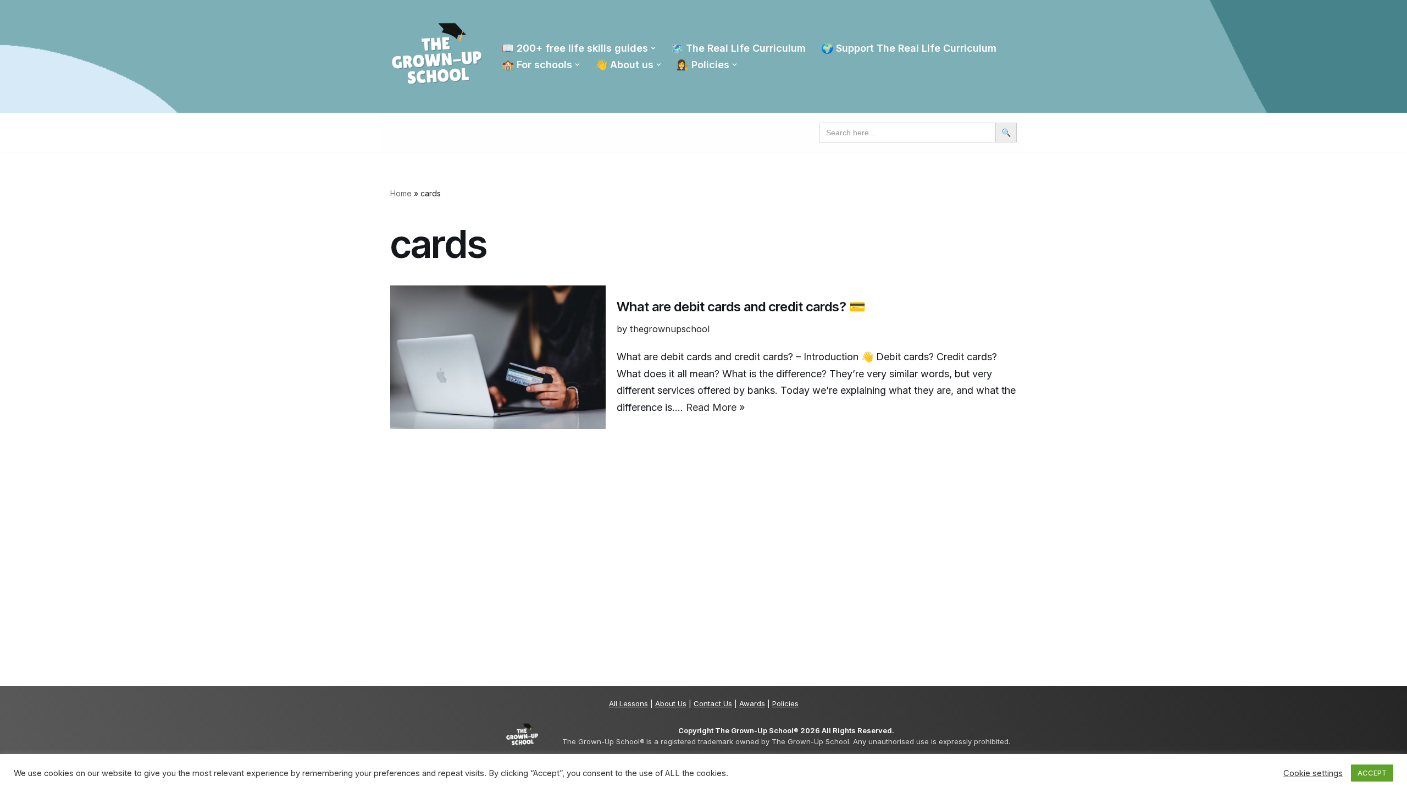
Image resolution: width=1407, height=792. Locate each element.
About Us (670, 703)
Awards (752, 703)
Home (401, 193)
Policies (785, 703)
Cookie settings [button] (1313, 773)
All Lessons (628, 703)
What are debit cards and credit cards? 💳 (741, 307)
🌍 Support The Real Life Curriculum (908, 48)
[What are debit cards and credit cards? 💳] (498, 357)
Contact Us (713, 703)
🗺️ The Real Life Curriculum (738, 48)
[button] (653, 48)
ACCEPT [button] (1372, 772)
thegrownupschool (670, 328)
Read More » (715, 407)
